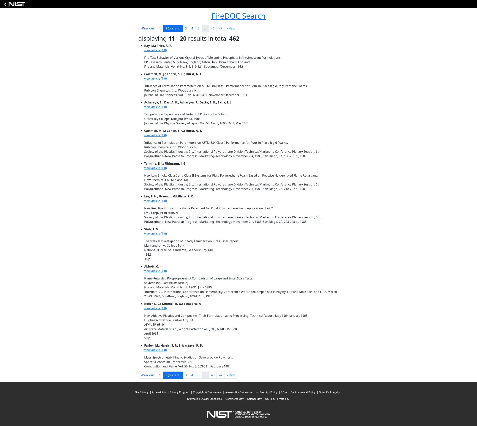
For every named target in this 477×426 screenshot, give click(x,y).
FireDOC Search (238, 16)
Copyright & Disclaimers (207, 392)
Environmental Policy (303, 392)
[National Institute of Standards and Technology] (14, 5)
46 (212, 28)
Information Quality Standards (204, 398)
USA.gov (270, 398)
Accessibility (159, 392)
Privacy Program (179, 392)
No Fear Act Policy (266, 392)
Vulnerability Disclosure (238, 392)
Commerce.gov (234, 398)
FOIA (284, 392)
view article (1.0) (155, 50)
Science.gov (254, 398)
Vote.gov (284, 398)
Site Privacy (141, 392)
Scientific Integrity (329, 392)
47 (220, 28)
